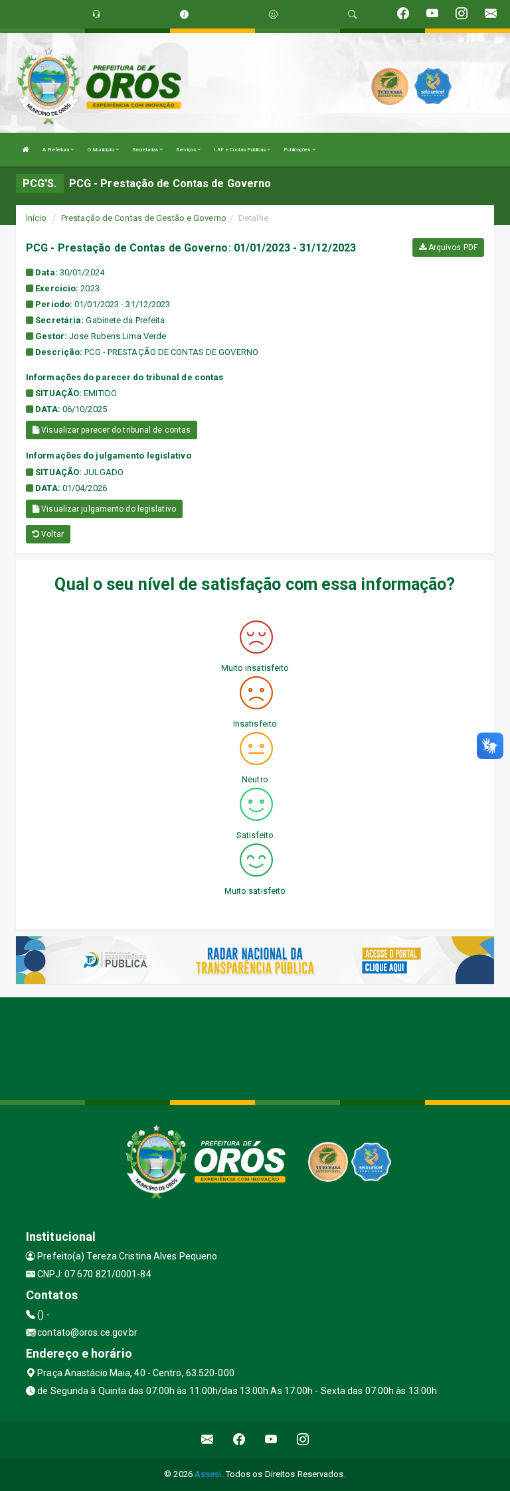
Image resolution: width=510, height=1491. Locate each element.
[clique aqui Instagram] (303, 1439)
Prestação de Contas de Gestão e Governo (143, 218)
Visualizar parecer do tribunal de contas (115, 430)
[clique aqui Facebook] (239, 1439)
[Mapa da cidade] (255, 1047)
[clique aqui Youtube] (271, 1439)
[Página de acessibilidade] (273, 14)
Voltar (51, 534)
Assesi (208, 1474)
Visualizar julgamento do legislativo (107, 509)
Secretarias (145, 150)
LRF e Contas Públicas (240, 150)
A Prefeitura (56, 150)
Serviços (186, 150)
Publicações (297, 150)
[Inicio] (26, 150)
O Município (102, 150)
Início (36, 218)
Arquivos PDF (451, 247)
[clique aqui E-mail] (207, 1439)
